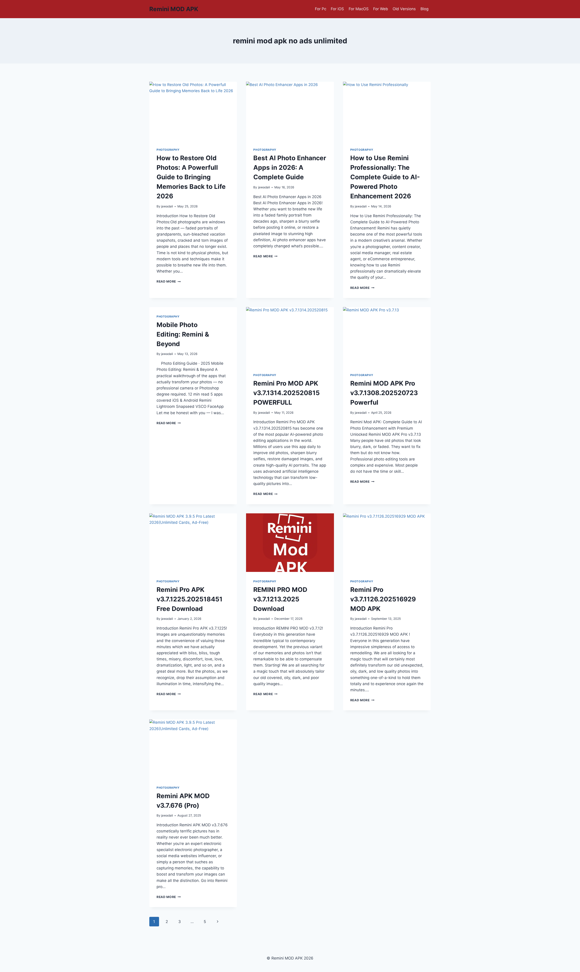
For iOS (337, 9)
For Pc (320, 9)
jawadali (167, 206)
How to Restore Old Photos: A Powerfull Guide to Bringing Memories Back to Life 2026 (191, 177)
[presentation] (193, 111)
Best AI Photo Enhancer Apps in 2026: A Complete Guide (289, 167)
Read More (169, 281)
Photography (168, 149)
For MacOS (359, 9)
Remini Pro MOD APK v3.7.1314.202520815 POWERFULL (286, 392)
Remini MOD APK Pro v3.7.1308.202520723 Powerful (384, 392)
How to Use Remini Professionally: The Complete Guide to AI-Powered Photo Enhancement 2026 (385, 177)
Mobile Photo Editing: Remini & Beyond (183, 334)
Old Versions (404, 9)
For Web (380, 9)
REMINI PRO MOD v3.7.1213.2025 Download (280, 599)
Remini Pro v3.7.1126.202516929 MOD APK (383, 599)
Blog (424, 9)
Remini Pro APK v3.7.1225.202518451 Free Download (189, 599)
